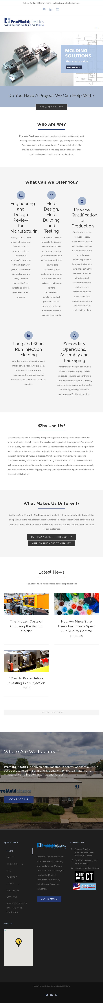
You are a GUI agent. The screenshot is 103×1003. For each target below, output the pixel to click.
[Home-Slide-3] (51, 59)
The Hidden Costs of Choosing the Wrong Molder (26, 626)
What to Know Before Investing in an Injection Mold (26, 683)
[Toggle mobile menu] (97, 28)
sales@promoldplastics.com (66, 3)
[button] (18, 943)
